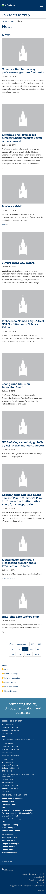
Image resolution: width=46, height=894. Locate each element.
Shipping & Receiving (10, 825)
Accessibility (39, 877)
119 (11, 649)
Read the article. (9, 578)
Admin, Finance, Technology (12, 798)
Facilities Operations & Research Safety (17, 813)
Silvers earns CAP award (18, 263)
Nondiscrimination (36, 880)
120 (18, 649)
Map (3, 736)
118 (40, 644)
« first (12, 644)
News (12, 21)
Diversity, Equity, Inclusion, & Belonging (17, 810)
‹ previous (22, 644)
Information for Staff (10, 816)
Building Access (8, 801)
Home (4, 21)
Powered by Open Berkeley (33, 874)
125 (19, 655)
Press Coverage (11, 673)
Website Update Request (11, 830)
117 (33, 644)
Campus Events (8, 846)
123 (39, 649)
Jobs (3, 822)
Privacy (40, 883)
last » (38, 654)
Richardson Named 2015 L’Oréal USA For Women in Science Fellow (23, 324)
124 (13, 655)
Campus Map (7, 849)
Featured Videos (11, 686)
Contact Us (6, 807)
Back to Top (40, 891)
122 (32, 649)
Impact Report (10, 682)
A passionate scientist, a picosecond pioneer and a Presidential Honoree (19, 563)
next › (29, 654)
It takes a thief (11, 206)
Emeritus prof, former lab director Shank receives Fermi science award (22, 138)
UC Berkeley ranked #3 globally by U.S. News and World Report (23, 443)
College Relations (9, 804)
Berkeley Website (9, 838)
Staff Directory (8, 828)
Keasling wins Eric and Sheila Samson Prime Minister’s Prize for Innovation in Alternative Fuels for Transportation (22, 499)
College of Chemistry (16, 15)
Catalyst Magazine (12, 678)
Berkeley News (8, 841)
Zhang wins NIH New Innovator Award (16, 385)
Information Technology (11, 819)
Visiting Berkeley (9, 852)
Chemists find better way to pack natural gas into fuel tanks (23, 70)
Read (5, 224)
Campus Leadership (10, 844)
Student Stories (10, 691)
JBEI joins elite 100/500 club (20, 616)
